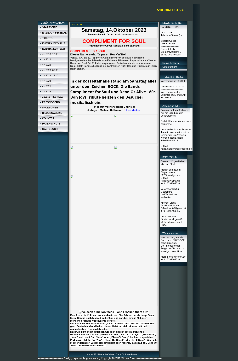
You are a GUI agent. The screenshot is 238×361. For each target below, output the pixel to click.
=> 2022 (46, 64)
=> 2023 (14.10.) (51, 75)
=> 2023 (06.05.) (51, 70)
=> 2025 (46, 86)
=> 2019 (46, 59)
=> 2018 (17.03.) (51, 54)
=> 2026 (46, 91)
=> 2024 (46, 80)
